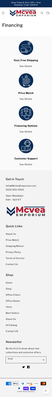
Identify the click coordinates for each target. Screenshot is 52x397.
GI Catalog (11, 325)
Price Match (12, 240)
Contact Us (12, 264)
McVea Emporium (29, 391)
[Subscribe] (43, 360)
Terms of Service (15, 258)
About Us (11, 234)
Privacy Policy (13, 252)
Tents (9, 307)
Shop (8, 289)
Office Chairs (13, 295)
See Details (26, 66)
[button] (42, 13)
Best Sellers (12, 313)
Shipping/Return (15, 246)
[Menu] (3, 13)
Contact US (12, 331)
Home (9, 282)
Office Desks (13, 301)
